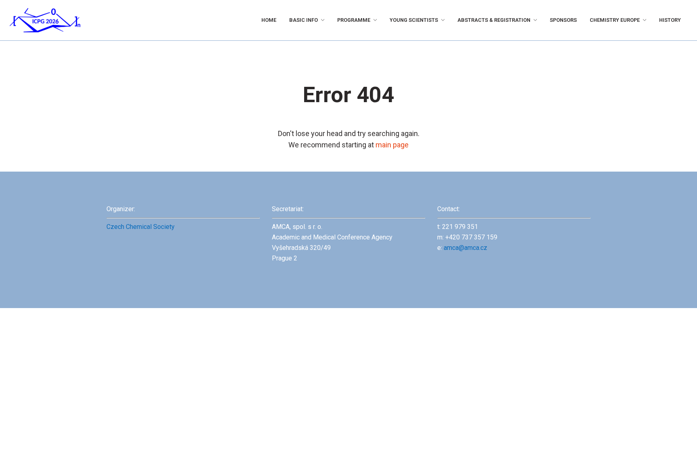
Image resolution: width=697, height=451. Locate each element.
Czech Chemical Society (140, 227)
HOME (196, 20)
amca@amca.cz (465, 248)
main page (392, 145)
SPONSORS (542, 20)
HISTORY (667, 20)
